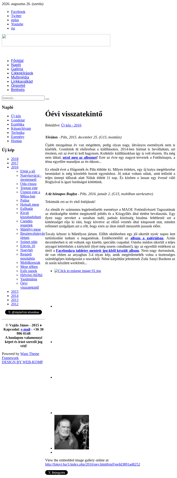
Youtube (17, 24)
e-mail (25, 329)
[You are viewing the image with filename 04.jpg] (71, 377)
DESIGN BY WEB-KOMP (22, 362)
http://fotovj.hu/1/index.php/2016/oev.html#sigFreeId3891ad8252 (92, 464)
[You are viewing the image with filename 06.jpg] (71, 448)
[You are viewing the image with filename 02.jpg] (71, 306)
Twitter (16, 16)
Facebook (18, 12)
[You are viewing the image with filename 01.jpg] (77, 271)
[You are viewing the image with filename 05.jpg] (71, 413)
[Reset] (47, 99)
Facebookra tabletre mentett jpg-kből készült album (97, 250)
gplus (15, 20)
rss (13, 28)
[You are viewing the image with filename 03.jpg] (71, 342)
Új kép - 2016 (71, 125)
